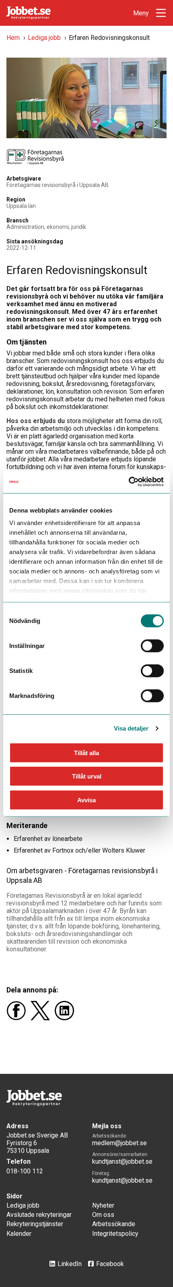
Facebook (110, 1264)
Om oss (103, 1214)
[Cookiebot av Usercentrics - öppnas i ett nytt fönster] (128, 482)
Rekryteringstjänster (34, 1224)
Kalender (18, 1233)
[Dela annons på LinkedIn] (66, 1018)
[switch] (152, 645)
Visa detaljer (131, 728)
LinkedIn (70, 1264)
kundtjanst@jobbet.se (122, 1161)
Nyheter (103, 1205)
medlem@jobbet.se (119, 1143)
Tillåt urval (86, 776)
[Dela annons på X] (43, 1018)
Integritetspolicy (115, 1233)
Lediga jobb (44, 38)
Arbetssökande (113, 1224)
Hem (13, 38)
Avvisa (86, 799)
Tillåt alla (86, 752)
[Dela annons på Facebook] (18, 1018)
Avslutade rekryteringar (39, 1214)
